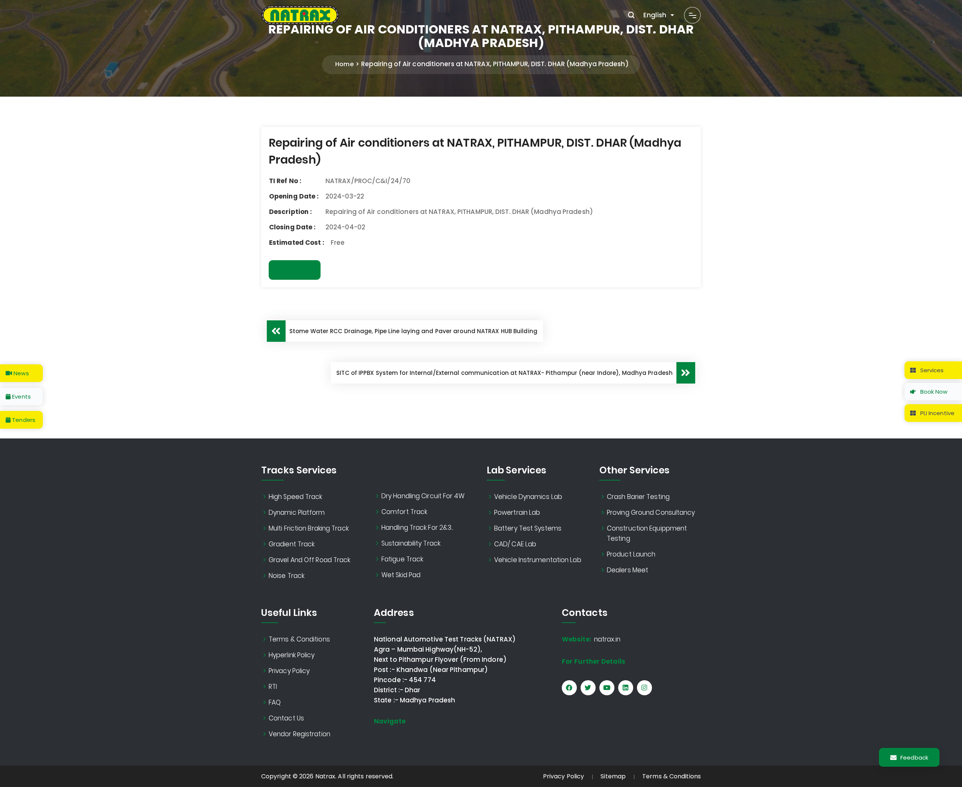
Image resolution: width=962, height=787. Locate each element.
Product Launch (631, 554)
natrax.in (591, 639)
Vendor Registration (299, 733)
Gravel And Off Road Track (310, 559)
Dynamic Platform (297, 512)
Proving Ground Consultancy (651, 512)
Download (294, 270)
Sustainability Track (410, 543)
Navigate (389, 721)
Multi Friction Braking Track (309, 528)
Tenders (23, 420)
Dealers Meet (627, 570)
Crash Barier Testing (638, 496)
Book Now (933, 392)
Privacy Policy (289, 670)
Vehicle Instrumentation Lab (537, 559)
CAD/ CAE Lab (515, 544)
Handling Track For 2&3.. (417, 527)
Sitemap (613, 776)
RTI (273, 686)
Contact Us (286, 718)
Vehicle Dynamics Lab (528, 496)
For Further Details (593, 661)
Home (344, 64)
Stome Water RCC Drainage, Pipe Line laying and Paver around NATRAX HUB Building (413, 331)
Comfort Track (404, 511)
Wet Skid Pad (400, 574)
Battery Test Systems (527, 528)
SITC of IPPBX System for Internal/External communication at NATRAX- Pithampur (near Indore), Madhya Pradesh (504, 373)
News (20, 373)
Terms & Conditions (299, 639)
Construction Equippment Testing (647, 533)
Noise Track (286, 575)
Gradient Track (292, 544)
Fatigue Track (402, 559)
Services (931, 370)
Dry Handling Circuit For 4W (422, 495)
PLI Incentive (936, 413)
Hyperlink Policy (292, 655)
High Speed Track (295, 496)
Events (21, 396)
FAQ (275, 702)
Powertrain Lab (517, 512)
